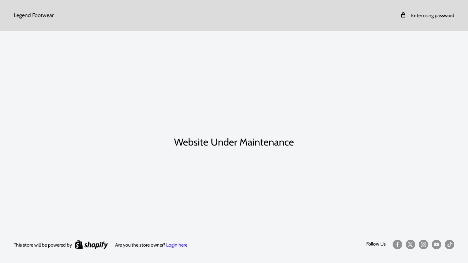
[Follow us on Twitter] (410, 244)
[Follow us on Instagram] (423, 244)
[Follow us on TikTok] (449, 244)
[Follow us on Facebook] (397, 244)
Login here (176, 245)
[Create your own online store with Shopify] (91, 244)
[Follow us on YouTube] (436, 244)
